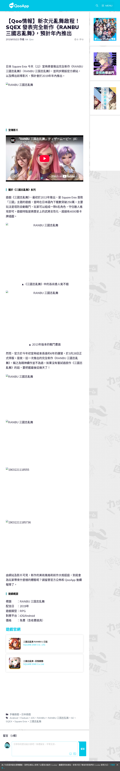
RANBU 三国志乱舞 (58, 717)
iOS (33, 717)
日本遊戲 (26, 714)
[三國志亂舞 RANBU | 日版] (44, 644)
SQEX (9, 721)
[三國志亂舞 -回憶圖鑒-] (44, 663)
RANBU (41, 717)
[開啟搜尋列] (97, 5)
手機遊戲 (14, 714)
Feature (24, 717)
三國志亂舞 (35, 721)
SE (72, 717)
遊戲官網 (13, 629)
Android (14, 717)
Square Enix (20, 721)
